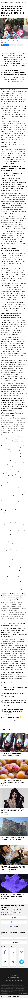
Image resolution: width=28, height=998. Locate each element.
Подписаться (15, 942)
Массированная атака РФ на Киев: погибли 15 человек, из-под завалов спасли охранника (15, 695)
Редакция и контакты (14, 971)
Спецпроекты (14, 975)
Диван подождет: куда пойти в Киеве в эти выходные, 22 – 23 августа (12, 810)
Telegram (15, 922)
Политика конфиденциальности (14, 977)
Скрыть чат (14, 720)
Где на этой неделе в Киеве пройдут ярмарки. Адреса (11, 754)
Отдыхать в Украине (15, 2)
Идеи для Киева (4, 2)
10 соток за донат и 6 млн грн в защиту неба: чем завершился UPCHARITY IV (13, 711)
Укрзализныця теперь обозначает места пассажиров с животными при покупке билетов (15, 687)
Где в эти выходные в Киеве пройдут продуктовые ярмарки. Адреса (12, 782)
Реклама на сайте (14, 973)
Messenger (15, 926)
